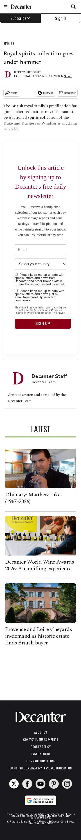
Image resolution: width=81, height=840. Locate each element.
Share (14, 93)
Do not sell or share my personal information (40, 768)
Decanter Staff (29, 72)
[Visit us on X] (14, 784)
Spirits (8, 43)
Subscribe (19, 18)
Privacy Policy (40, 753)
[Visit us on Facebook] (27, 784)
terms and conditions (40, 760)
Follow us (48, 93)
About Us (40, 732)
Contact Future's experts (40, 739)
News (68, 76)
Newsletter (70, 93)
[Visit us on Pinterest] (54, 784)
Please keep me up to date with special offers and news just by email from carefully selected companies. (39, 295)
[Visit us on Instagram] (67, 784)
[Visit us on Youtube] (40, 784)
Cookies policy (41, 746)
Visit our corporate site (50, 816)
